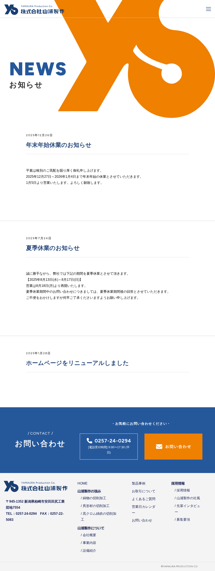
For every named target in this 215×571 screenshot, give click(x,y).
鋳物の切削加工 (94, 498)
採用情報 (183, 490)
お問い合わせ (142, 520)
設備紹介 (89, 550)
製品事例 (138, 483)
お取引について (143, 491)
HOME (82, 483)
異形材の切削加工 (96, 506)
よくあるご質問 (143, 499)
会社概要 (89, 535)
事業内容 (89, 543)
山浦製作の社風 (188, 498)
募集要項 (183, 519)
